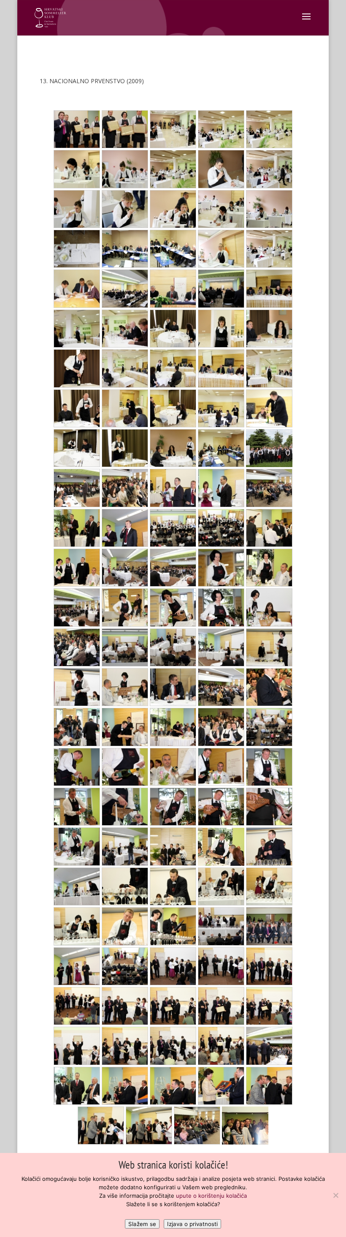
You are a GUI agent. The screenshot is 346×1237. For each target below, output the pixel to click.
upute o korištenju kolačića (211, 1195)
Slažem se (142, 1224)
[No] (335, 1195)
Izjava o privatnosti (192, 1224)
